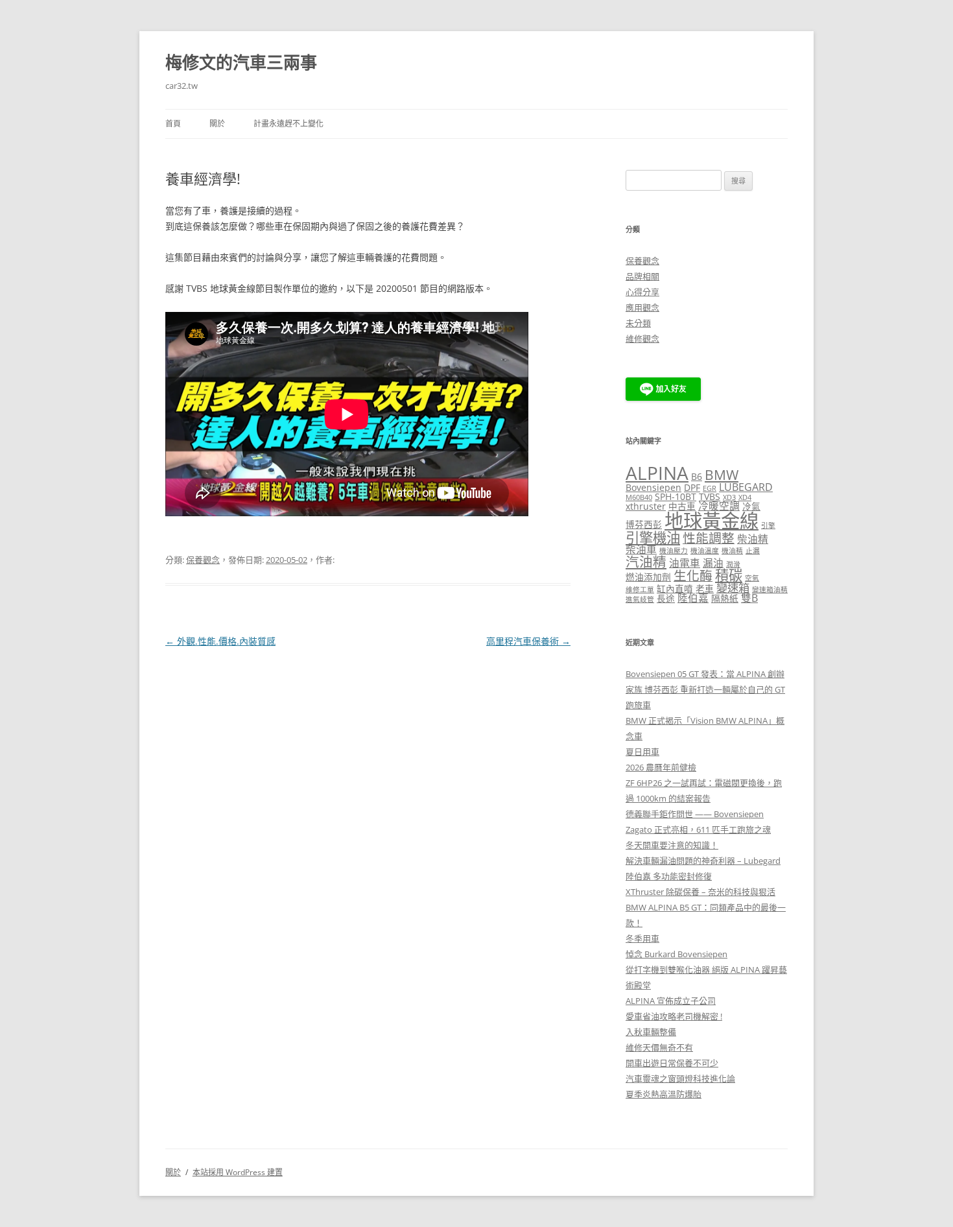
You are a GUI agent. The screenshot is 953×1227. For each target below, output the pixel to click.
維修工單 (640, 589)
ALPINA (657, 473)
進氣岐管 (640, 599)
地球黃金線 (712, 521)
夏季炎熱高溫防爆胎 (663, 1094)
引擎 (768, 525)
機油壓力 (673, 550)
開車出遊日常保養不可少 (672, 1063)
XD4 (744, 497)
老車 (705, 588)
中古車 (682, 506)
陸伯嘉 (693, 598)
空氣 (752, 577)
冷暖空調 (719, 506)
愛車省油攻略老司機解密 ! (674, 1016)
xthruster (646, 506)
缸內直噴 (675, 588)
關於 (217, 123)
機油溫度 (704, 550)
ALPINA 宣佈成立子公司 (671, 1001)
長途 (666, 598)
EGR (709, 488)
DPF (692, 487)
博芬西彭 (644, 524)
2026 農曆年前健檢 (661, 767)
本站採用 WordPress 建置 (238, 1172)
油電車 (684, 563)
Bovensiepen (653, 487)
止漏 (753, 550)
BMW (721, 475)
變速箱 (732, 587)
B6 (696, 476)
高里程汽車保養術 (528, 641)
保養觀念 (203, 560)
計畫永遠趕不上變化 (288, 123)
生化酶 (693, 575)
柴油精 (752, 539)
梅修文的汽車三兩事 (241, 62)
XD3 (729, 497)
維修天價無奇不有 (659, 1047)
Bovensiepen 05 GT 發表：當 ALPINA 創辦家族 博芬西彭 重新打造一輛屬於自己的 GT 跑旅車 (705, 689)
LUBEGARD (746, 487)
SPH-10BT (675, 496)
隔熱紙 (724, 598)
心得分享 (642, 292)
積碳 (728, 575)
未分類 (638, 323)
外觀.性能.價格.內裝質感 (220, 641)
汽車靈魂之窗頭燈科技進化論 (680, 1078)
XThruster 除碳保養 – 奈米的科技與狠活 (700, 892)
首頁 (173, 123)
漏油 (713, 563)
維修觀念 (642, 338)
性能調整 (709, 538)
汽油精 (646, 562)
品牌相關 (642, 276)
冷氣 (751, 506)
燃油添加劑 (648, 577)
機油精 (732, 550)
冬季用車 (642, 938)
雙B (749, 598)
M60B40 (639, 497)
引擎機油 (653, 537)
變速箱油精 (770, 589)
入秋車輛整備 (651, 1032)
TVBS (709, 496)
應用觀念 (642, 307)
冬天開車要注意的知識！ (672, 845)
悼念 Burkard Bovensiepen (676, 954)
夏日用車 (642, 751)
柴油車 (641, 549)
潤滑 (733, 564)
